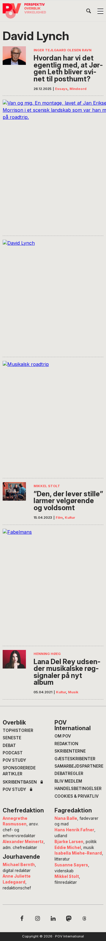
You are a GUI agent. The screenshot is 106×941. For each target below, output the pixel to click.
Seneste (12, 737)
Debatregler (68, 773)
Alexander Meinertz (23, 841)
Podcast (13, 752)
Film (59, 517)
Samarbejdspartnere (78, 766)
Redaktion (66, 743)
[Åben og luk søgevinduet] (89, 12)
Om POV (62, 736)
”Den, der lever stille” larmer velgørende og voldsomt (68, 500)
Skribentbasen (20, 782)
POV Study (14, 760)
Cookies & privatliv (76, 796)
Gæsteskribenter (74, 758)
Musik (73, 692)
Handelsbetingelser (78, 788)
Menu (100, 11)
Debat (9, 745)
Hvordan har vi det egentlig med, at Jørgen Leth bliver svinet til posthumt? (68, 68)
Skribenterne (70, 751)
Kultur (70, 517)
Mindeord (78, 89)
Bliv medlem (68, 781)
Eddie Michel (67, 847)
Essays (61, 89)
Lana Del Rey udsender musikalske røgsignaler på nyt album (67, 672)
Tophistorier (18, 730)
